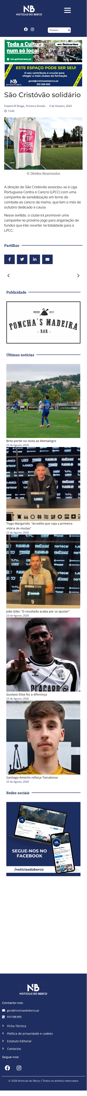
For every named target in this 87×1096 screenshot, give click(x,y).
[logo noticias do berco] (29, 10)
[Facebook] (26, 29)
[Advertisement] (43, 923)
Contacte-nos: (12, 1003)
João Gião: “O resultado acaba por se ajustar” (38, 611)
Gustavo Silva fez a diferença (26, 694)
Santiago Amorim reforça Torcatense (32, 777)
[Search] (69, 30)
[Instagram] (32, 29)
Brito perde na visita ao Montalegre (31, 441)
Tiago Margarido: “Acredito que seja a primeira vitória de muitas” (39, 525)
